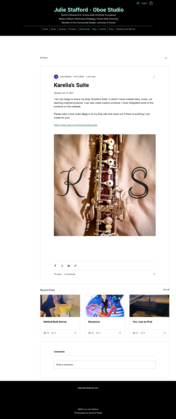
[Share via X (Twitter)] (62, 265)
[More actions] (154, 76)
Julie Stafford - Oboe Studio (89, 10)
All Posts (43, 58)
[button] (151, 3)
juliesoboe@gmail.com (88, 388)
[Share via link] (75, 265)
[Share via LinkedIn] (68, 265)
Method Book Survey (55, 321)
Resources (94, 321)
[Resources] (105, 306)
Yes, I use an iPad (142, 321)
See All (166, 289)
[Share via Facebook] (55, 265)
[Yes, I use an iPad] (149, 306)
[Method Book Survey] (60, 306)
